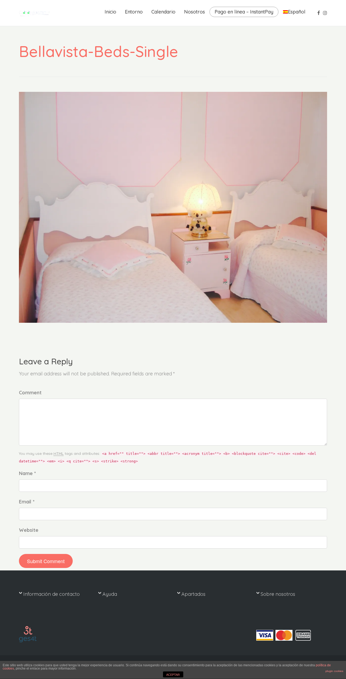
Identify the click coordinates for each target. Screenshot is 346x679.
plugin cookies (334, 671)
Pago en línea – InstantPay (244, 12)
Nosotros (194, 12)
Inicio (110, 12)
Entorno (134, 12)
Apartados (193, 594)
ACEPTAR (173, 674)
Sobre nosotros (278, 594)
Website (28, 530)
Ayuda (109, 594)
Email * (27, 502)
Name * (27, 473)
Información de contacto (51, 594)
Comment (30, 392)
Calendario (163, 12)
